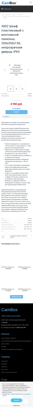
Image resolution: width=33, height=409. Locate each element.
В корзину (16, 108)
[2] (15, 100)
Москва (5, 322)
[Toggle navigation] (30, 3)
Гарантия (4, 367)
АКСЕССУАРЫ (5, 344)
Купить (16, 112)
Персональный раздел (11, 316)
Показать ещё (16, 297)
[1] (13, 100)
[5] (19, 100)
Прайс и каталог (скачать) (9, 372)
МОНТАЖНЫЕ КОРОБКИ (8, 338)
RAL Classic (4, 369)
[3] (16, 100)
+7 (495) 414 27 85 (20, 327)
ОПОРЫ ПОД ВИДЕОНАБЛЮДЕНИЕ (11, 349)
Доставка (4, 364)
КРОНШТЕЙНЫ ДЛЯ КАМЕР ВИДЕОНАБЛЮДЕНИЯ (16, 341)
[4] (18, 100)
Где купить (4, 361)
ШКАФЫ (3, 346)
